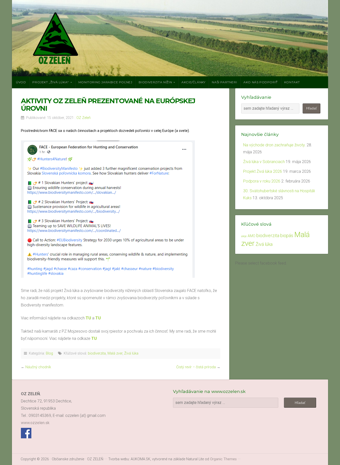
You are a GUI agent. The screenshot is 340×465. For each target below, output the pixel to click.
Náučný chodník (38, 367)
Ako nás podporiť (260, 82)
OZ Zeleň (83, 118)
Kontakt (292, 82)
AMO (251, 236)
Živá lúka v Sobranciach (264, 161)
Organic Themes (223, 459)
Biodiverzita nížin (155, 82)
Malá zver (115, 353)
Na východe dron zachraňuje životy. (274, 145)
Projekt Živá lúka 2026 (262, 171)
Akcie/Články (193, 82)
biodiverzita (97, 353)
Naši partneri (224, 82)
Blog (49, 353)
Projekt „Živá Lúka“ (50, 82)
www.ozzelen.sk (35, 422)
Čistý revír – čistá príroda (196, 367)
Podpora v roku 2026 (261, 181)
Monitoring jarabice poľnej (105, 82)
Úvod (21, 82)
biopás (286, 235)
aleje (244, 236)
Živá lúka (131, 353)
